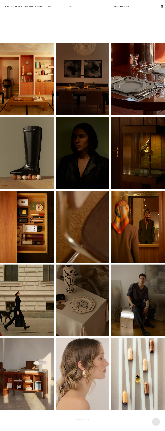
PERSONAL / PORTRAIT (34, 6)
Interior (8, 6)
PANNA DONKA (121, 6)
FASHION (18, 6)
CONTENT (49, 6)
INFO (70, 6)
